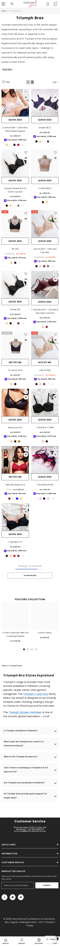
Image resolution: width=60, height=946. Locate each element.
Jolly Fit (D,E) (45, 370)
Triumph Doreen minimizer (25, 712)
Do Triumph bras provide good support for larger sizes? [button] (25, 795)
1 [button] (24, 649)
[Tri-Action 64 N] (15, 345)
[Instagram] (13, 897)
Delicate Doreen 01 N (15, 484)
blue (17, 498)
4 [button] (36, 649)
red (9, 498)
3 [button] (32, 649)
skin (6, 144)
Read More (7, 69)
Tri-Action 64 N (15, 370)
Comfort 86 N (44, 188)
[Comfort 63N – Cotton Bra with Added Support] (15, 103)
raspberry (36, 498)
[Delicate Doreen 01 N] (15, 460)
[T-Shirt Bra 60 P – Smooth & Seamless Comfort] (45, 284)
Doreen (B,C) (45, 127)
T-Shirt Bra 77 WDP (45, 427)
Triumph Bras (15, 11)
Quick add (15, 119)
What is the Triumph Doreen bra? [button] (20, 756)
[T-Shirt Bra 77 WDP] (45, 402)
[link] (21, 941)
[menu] (3, 4)
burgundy (48, 141)
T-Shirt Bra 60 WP (44, 484)
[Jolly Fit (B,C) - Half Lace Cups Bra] (45, 224)
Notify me (15, 362)
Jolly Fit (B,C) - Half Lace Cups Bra (44, 251)
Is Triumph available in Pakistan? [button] (21, 730)
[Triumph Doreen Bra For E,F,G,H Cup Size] (15, 163)
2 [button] (28, 649)
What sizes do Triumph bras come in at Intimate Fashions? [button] (24, 743)
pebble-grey (18, 205)
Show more (30, 575)
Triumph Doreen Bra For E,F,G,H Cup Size (15, 190)
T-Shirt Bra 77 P (15, 542)
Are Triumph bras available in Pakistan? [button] (24, 782)
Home (4, 11)
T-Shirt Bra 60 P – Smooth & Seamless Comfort (44, 311)
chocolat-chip (48, 384)
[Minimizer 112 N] (15, 402)
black (14, 144)
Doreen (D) (15, 309)
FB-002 (15, 249)
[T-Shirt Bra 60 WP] (45, 460)
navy (44, 498)
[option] (15, 623)
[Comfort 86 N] (45, 163)
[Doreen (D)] (15, 284)
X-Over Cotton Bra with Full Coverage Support (15, 634)
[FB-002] (15, 224)
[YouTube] (21, 897)
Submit (47, 885)
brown (19, 441)
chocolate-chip (48, 266)
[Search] (12, 4)
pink (40, 498)
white (10, 144)
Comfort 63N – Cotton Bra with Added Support (15, 129)
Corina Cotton (45, 632)
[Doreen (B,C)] (45, 103)
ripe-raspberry (18, 144)
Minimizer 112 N (15, 427)
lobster (14, 555)
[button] (28, 82)
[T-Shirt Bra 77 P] (15, 517)
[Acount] (48, 4)
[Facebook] (4, 897)
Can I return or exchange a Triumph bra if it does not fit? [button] (26, 769)
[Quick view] (26, 97)
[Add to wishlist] (26, 92)
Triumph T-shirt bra (35, 694)
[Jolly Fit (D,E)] (45, 345)
